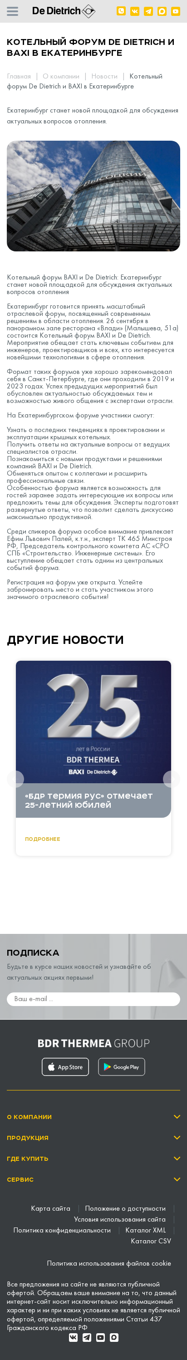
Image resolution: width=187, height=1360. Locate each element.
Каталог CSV (151, 1241)
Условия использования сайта (120, 1219)
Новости (105, 76)
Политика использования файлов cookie (109, 1263)
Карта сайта (51, 1209)
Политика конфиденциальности (63, 1230)
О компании (62, 76)
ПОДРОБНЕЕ (42, 839)
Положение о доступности (126, 1209)
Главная (20, 76)
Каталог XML (146, 1230)
